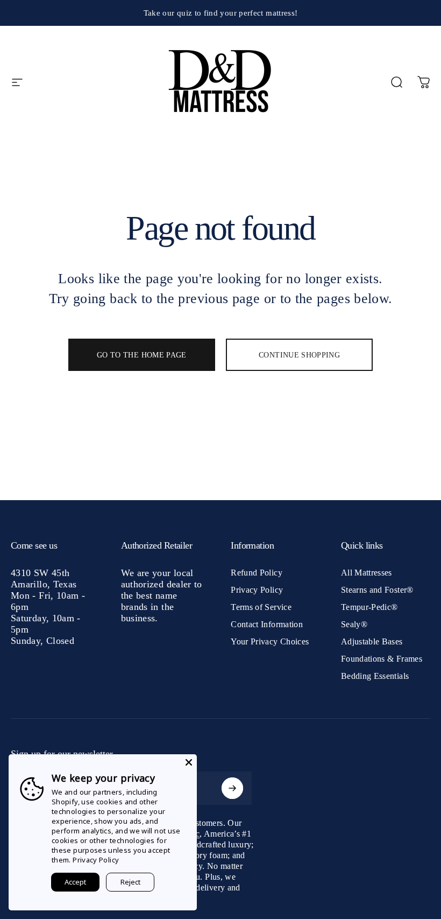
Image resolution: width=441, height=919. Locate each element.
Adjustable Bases (372, 641)
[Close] (188, 762)
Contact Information (267, 624)
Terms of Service (261, 607)
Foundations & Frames (381, 658)
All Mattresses (366, 572)
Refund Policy (256, 572)
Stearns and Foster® (377, 589)
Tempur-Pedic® (369, 607)
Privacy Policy (257, 589)
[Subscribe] (232, 788)
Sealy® (354, 624)
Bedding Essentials (375, 676)
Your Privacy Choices (270, 641)
